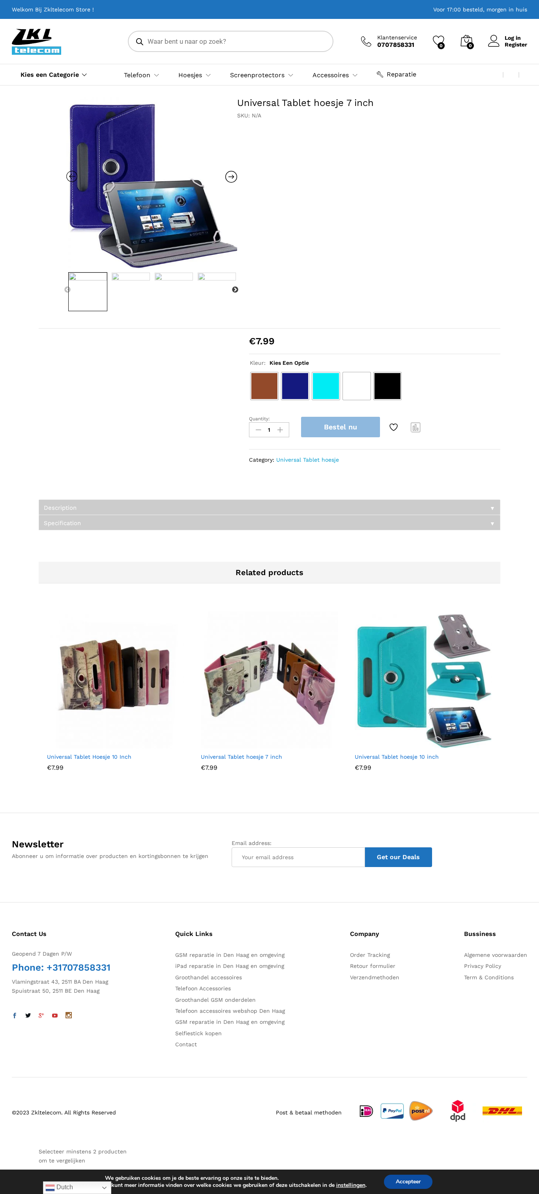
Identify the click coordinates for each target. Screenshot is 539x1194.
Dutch (64, 1187)
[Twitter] (28, 1016)
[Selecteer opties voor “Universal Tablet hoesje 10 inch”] (404, 743)
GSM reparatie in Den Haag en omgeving (229, 955)
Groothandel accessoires (208, 977)
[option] (152, 182)
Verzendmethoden (374, 977)
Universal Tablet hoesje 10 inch (397, 757)
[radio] (264, 386)
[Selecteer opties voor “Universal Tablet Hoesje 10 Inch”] (96, 743)
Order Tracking (370, 955)
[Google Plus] (41, 1016)
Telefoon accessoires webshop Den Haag (230, 1011)
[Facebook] (14, 1016)
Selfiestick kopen (198, 1033)
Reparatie (401, 74)
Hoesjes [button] (190, 75)
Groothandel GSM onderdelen (215, 1000)
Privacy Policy (482, 966)
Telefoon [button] (137, 75)
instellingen (350, 1185)
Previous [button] (67, 290)
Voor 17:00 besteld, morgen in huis (480, 9)
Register (516, 44)
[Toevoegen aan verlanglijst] (394, 427)
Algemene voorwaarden (495, 955)
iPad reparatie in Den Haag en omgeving (229, 966)
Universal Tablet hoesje (307, 460)
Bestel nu (340, 427)
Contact (186, 1044)
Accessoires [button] (331, 75)
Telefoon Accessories (203, 988)
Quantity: (259, 418)
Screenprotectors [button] (257, 75)
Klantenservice (397, 37)
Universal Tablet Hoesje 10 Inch (89, 757)
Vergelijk (416, 427)
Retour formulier (372, 966)
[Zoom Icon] (152, 182)
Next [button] (235, 290)
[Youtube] (55, 1016)
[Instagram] (69, 1016)
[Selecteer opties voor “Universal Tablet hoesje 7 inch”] (250, 743)
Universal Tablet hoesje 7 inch (241, 757)
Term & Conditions (489, 977)
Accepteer (408, 1181)
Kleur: (279, 363)
